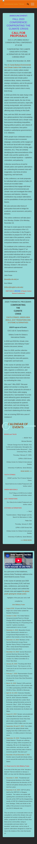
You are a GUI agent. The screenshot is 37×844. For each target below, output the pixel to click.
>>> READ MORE (26, 540)
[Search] (27, 4)
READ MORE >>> (26, 471)
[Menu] (31, 4)
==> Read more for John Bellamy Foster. (17, 766)
